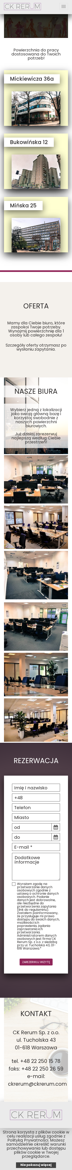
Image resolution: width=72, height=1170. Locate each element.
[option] (36, 25)
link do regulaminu (32, 909)
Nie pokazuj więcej (36, 1165)
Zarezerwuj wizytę (36, 962)
